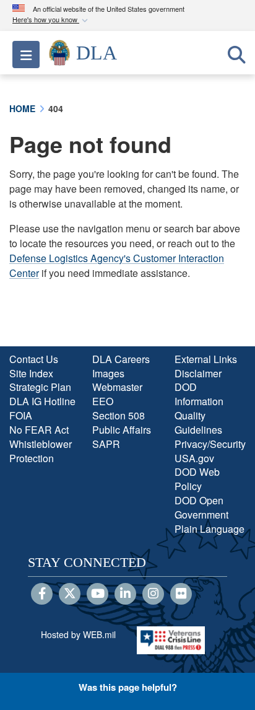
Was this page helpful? (128, 687)
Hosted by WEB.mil (78, 634)
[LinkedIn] (125, 594)
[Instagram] (153, 594)
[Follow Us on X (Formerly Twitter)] (69, 594)
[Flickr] (181, 594)
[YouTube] (97, 594)
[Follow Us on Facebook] (42, 594)
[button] (51, 20)
